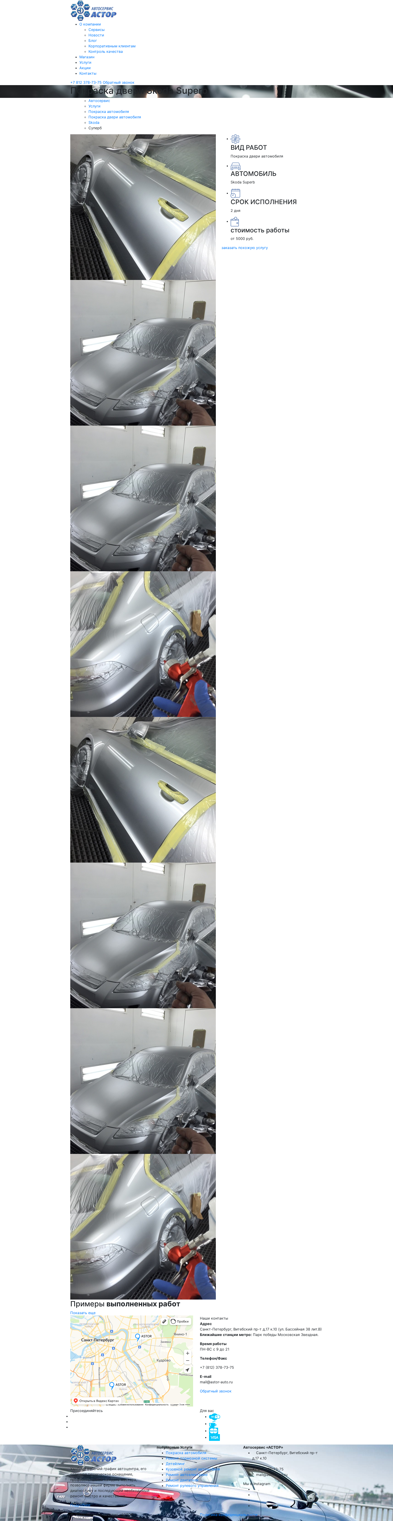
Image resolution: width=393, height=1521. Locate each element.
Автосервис (99, 100)
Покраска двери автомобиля (115, 117)
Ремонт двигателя (182, 1480)
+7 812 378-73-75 (86, 82)
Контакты (87, 73)
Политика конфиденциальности (228, 1514)
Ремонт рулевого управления (192, 1485)
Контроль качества (105, 51)
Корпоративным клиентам (112, 46)
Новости (96, 35)
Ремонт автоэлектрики (187, 1474)
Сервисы (96, 29)
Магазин (86, 57)
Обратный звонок (118, 82)
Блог (92, 40)
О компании (90, 24)
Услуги (85, 62)
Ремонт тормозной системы (191, 1458)
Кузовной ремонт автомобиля (193, 1469)
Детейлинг (175, 1463)
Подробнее (80, 1505)
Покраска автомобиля (109, 111)
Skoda (94, 122)
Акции (85, 68)
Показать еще (83, 1312)
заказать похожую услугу (245, 247)
